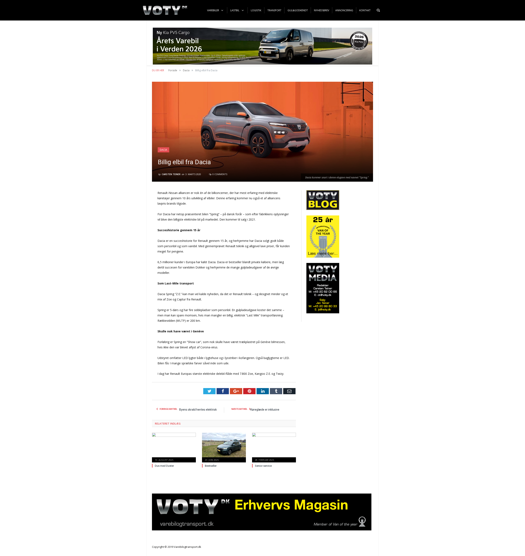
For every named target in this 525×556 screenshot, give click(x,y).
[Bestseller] (224, 447)
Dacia (163, 150)
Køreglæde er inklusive (264, 409)
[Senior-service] (274, 447)
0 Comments (219, 174)
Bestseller (211, 465)
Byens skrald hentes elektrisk (198, 409)
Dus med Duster (164, 465)
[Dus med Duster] (174, 447)
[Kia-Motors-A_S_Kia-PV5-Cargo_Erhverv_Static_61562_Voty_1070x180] (262, 63)
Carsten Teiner (171, 174)
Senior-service (263, 465)
